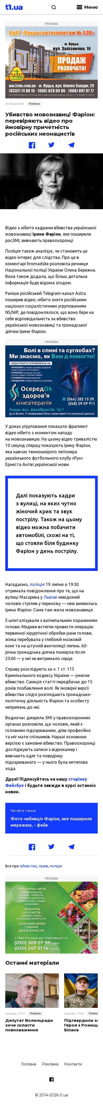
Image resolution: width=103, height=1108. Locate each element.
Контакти (73, 1064)
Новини (34, 103)
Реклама (50, 1064)
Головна (28, 1064)
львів (43, 866)
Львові (50, 597)
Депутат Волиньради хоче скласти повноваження (29, 1025)
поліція (37, 584)
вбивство (28, 866)
